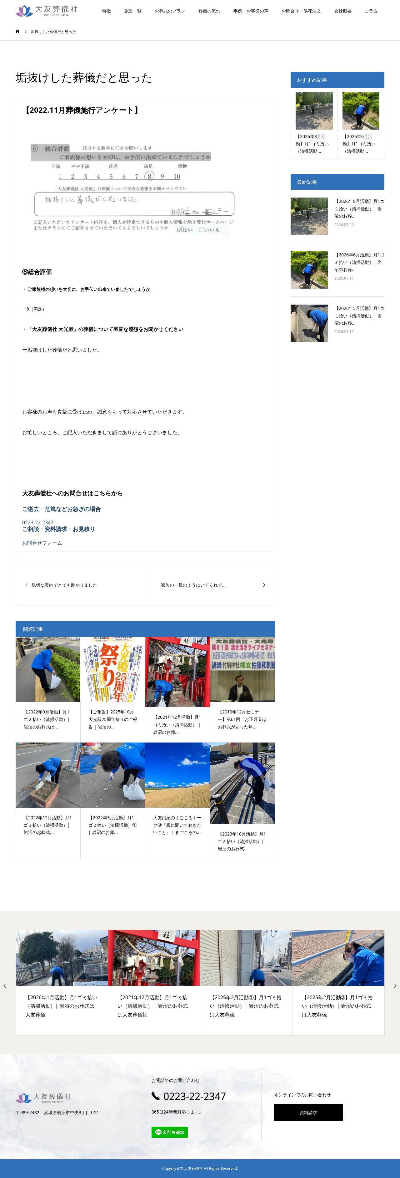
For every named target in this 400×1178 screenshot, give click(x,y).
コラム (371, 11)
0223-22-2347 (194, 1096)
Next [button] (395, 986)
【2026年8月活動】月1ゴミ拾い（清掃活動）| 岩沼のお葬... (359, 208)
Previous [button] (5, 986)
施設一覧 (133, 11)
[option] (62, 982)
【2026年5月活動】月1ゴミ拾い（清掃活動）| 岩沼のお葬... (359, 315)
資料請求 (308, 1112)
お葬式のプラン (170, 11)
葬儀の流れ (209, 11)
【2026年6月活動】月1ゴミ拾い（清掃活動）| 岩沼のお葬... (359, 262)
